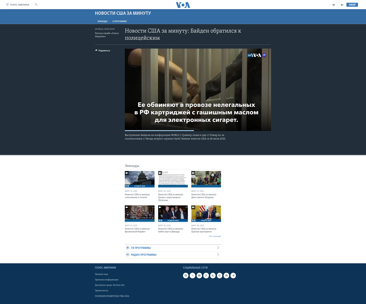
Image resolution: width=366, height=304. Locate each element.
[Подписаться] (226, 275)
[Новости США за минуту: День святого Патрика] (206, 179)
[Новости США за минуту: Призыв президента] (206, 213)
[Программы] (342, 5)
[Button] (102, 51)
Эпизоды (102, 21)
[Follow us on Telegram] (233, 275)
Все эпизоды (215, 236)
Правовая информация (106, 280)
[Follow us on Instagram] (206, 275)
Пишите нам (101, 274)
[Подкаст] (219, 275)
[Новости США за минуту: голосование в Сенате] (140, 179)
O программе (120, 21)
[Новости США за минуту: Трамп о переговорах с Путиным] (173, 179)
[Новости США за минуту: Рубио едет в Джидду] (173, 213)
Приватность (101, 291)
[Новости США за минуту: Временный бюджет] (140, 213)
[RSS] (213, 275)
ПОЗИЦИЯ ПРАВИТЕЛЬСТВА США (112, 296)
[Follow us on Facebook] (185, 275)
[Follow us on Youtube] (199, 275)
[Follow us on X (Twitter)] (192, 275)
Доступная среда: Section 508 (110, 285)
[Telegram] (333, 5)
